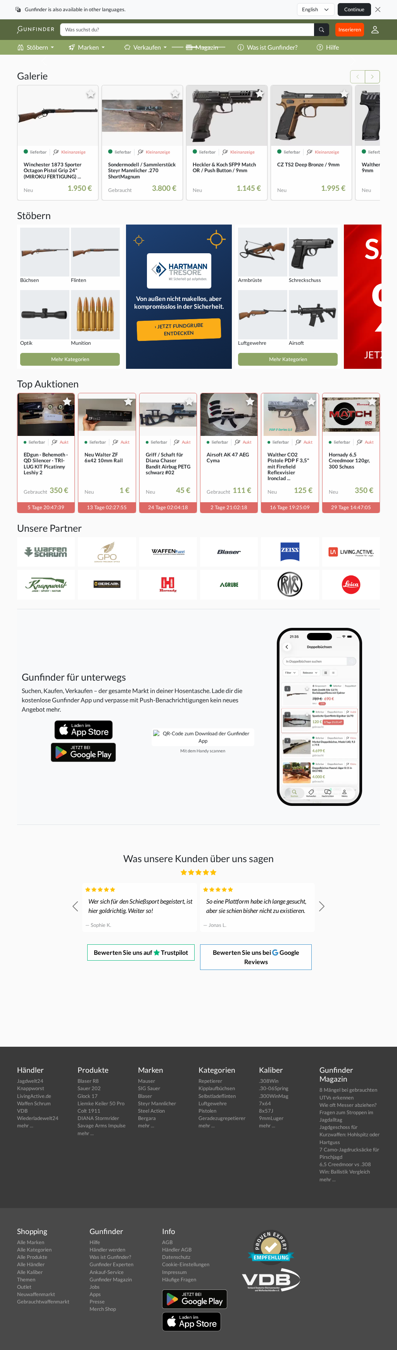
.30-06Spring (273, 1088)
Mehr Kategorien (70, 359)
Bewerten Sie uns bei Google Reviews (256, 957)
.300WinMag (273, 1096)
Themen (26, 1279)
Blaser (145, 1096)
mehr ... (25, 1125)
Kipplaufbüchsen (216, 1088)
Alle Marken (30, 1242)
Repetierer (210, 1081)
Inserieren (349, 29)
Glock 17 (88, 1096)
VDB (22, 1111)
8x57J (266, 1111)
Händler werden (107, 1249)
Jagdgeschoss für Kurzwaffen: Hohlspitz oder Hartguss (349, 1134)
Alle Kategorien (34, 1249)
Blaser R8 (88, 1081)
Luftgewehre (212, 1103)
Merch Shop (103, 1309)
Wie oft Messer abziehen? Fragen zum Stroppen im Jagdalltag (347, 1112)
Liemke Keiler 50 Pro (101, 1103)
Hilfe (332, 47)
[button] (372, 29)
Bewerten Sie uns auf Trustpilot (141, 952)
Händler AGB (177, 1249)
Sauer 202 (89, 1088)
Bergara (147, 1118)
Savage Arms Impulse (102, 1125)
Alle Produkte (32, 1257)
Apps (95, 1294)
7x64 (265, 1103)
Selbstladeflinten (217, 1096)
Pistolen (207, 1111)
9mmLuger (271, 1118)
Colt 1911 (89, 1111)
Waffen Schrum (34, 1103)
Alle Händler (31, 1264)
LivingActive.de (34, 1096)
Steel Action (151, 1111)
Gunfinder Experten (111, 1264)
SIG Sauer (149, 1088)
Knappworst (30, 1088)
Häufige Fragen (179, 1279)
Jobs (95, 1287)
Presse (97, 1301)
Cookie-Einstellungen (185, 1264)
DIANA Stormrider (98, 1118)
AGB (167, 1242)
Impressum (174, 1272)
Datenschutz (176, 1257)
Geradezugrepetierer (221, 1118)
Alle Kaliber (30, 1272)
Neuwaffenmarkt (36, 1294)
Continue (354, 9)
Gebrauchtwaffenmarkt (43, 1301)
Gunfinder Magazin (111, 1279)
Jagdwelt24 (30, 1081)
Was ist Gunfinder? (110, 1257)
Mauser (146, 1081)
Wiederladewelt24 (38, 1118)
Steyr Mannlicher (157, 1103)
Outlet (24, 1287)
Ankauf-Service (107, 1272)
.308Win (268, 1081)
